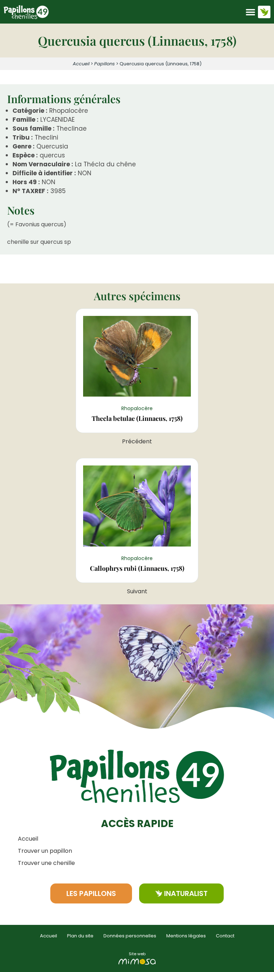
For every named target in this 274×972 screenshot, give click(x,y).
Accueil (81, 63)
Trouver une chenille (46, 863)
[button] (250, 11)
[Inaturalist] (264, 12)
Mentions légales (186, 935)
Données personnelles (129, 935)
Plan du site (80, 935)
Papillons (104, 63)
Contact (225, 935)
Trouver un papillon (45, 851)
